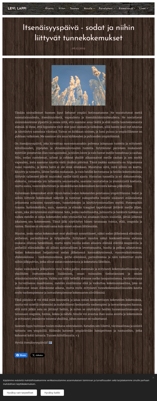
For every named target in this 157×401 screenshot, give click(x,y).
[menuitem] (50, 9)
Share (23, 355)
